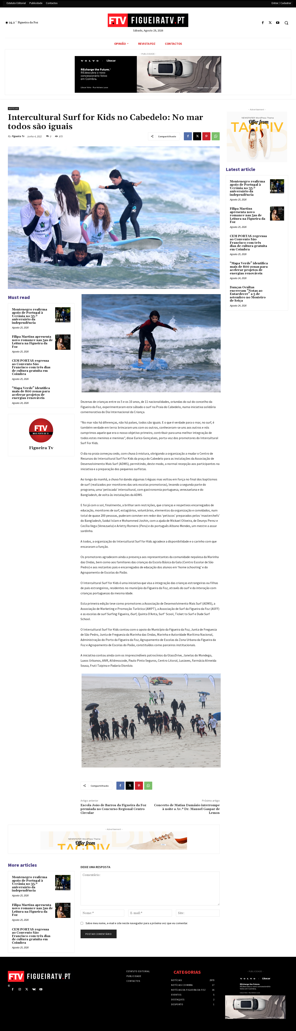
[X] (270, 23)
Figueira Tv (18, 136)
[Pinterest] (206, 136)
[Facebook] (262, 23)
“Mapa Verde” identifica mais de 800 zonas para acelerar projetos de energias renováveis (31, 393)
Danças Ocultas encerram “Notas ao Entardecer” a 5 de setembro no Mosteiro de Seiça (248, 294)
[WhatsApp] (216, 136)
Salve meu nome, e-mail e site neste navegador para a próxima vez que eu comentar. (137, 923)
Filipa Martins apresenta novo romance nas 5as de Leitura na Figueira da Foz (32, 342)
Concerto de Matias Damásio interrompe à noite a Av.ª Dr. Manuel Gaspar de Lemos (187, 809)
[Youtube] (277, 23)
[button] (286, 23)
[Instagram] (19, 989)
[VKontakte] (33, 989)
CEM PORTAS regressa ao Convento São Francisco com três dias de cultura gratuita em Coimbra (31, 367)
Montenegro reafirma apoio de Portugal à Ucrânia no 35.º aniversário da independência (29, 316)
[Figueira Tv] (41, 430)
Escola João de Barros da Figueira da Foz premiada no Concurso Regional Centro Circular (113, 809)
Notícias (13, 108)
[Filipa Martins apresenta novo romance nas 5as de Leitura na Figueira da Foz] (62, 342)
